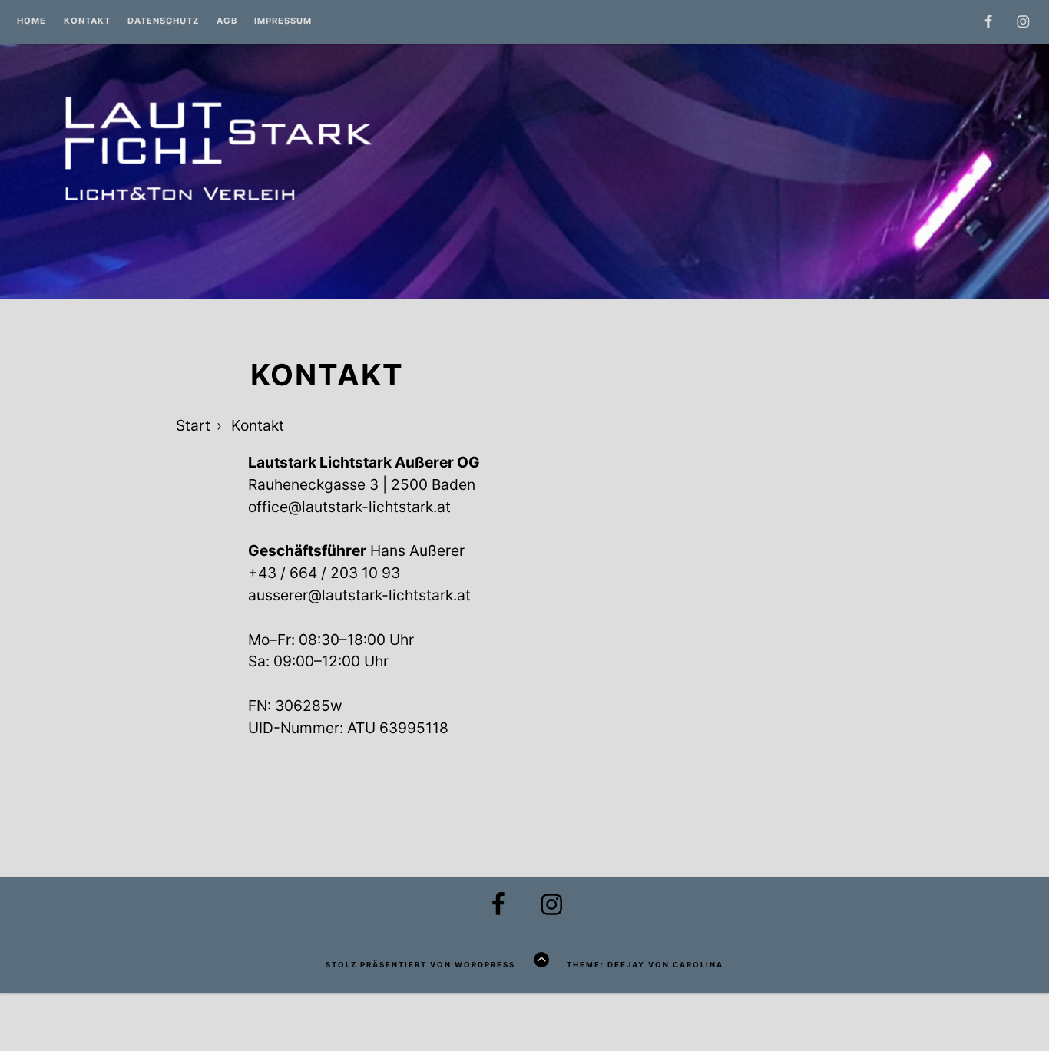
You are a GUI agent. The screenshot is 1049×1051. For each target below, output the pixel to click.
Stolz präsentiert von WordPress (420, 964)
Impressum (283, 21)
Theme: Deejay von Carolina (645, 964)
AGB (227, 21)
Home (31, 21)
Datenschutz (163, 21)
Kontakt (87, 21)
